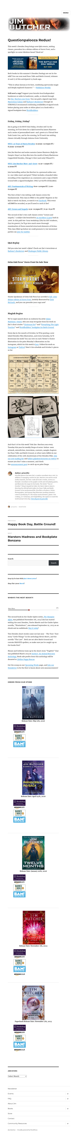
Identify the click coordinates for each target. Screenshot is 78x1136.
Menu (66, 13)
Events (11, 1094)
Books (10, 1109)
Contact (11, 1118)
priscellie (14, 507)
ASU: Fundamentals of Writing (20, 186)
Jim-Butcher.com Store (20, 99)
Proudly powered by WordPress (27, 1130)
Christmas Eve (30, 324)
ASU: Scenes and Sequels (18, 209)
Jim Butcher (12, 1130)
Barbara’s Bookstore (35, 102)
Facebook (42, 201)
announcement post (19, 464)
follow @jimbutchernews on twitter (42, 459)
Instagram (12, 347)
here (37, 344)
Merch (22, 583)
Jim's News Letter (30, 578)
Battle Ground (48, 327)
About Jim (12, 1104)
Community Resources (17, 1123)
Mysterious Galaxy (15, 102)
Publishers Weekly (43, 88)
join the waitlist (23, 232)
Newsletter (12, 1089)
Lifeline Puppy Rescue (26, 659)
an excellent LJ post (44, 218)
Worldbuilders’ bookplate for (31, 327)
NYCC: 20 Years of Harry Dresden (21, 144)
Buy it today (33, 628)
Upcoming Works (32, 665)
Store (10, 1114)
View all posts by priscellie (39, 499)
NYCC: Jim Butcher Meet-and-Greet (22, 164)
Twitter (22, 347)
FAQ (9, 1099)
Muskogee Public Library (38, 251)
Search (10, 559)
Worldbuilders (32, 110)
